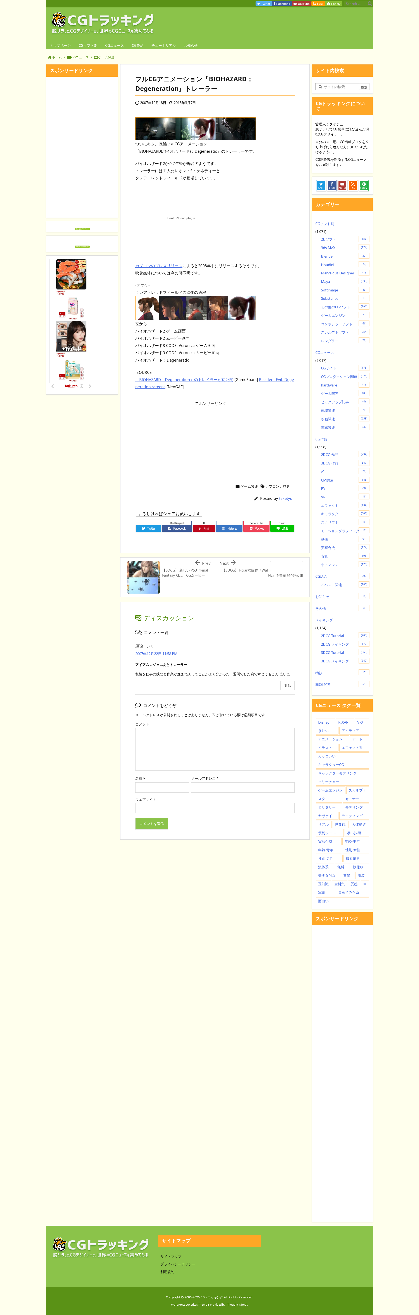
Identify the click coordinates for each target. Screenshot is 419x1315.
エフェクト (344, 505)
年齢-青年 (325, 849)
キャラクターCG (331, 764)
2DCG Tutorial (344, 635)
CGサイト (344, 368)
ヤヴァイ (325, 815)
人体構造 (359, 824)
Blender (343, 256)
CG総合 (341, 576)
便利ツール (327, 832)
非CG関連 (340, 684)
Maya (344, 281)
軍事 (321, 892)
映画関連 (344, 419)
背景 (344, 556)
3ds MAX (344, 247)
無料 (340, 867)
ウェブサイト (145, 799)
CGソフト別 (324, 223)
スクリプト (343, 522)
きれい (323, 730)
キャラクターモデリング (337, 773)
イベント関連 (344, 584)
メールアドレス (204, 778)
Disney (323, 722)
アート (357, 739)
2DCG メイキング (344, 644)
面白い (323, 901)
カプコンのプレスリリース (158, 265)
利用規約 (167, 1271)
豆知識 (323, 884)
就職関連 (343, 410)
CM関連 (344, 480)
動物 (343, 539)
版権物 (358, 867)
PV (343, 488)
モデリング (354, 807)
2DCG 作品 (344, 454)
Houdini (343, 264)
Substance (343, 298)
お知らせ (340, 596)
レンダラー (343, 340)
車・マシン (344, 564)
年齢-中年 (352, 841)
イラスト (325, 747)
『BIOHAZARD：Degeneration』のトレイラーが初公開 (184, 379)
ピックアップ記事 (343, 402)
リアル (323, 824)
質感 (353, 884)
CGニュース (80, 57)
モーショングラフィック (343, 530)
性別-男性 (325, 858)
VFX (360, 722)
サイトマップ (170, 1256)
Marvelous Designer (343, 273)
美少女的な (327, 875)
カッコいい (327, 756)
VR (343, 497)
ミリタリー (327, 807)
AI (343, 471)
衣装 (361, 875)
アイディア (350, 730)
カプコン (272, 486)
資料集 (339, 884)
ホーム (57, 57)
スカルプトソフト (344, 332)
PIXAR (343, 722)
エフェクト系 (352, 747)
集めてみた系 (348, 892)
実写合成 (344, 547)
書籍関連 (344, 427)
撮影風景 (353, 858)
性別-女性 (352, 849)
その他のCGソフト (344, 307)
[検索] (370, 3)
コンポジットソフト (343, 324)
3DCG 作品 (344, 463)
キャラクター (344, 513)
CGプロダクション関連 (344, 376)
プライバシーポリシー (177, 1264)
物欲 (340, 672)
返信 (287, 685)
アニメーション (330, 739)
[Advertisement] (172, 439)
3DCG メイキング (344, 661)
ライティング (352, 815)
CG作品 (321, 439)
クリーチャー (328, 781)
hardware (343, 385)
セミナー (352, 798)
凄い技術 (354, 832)
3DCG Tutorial (344, 652)
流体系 (323, 867)
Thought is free (236, 1304)
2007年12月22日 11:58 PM (156, 653)
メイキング (324, 620)
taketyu (285, 498)
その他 (340, 608)
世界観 (340, 824)
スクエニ (325, 798)
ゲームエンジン (343, 315)
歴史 (286, 486)
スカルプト (357, 790)
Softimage (343, 290)
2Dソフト (344, 239)
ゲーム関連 (106, 57)
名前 (140, 778)
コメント (142, 724)
